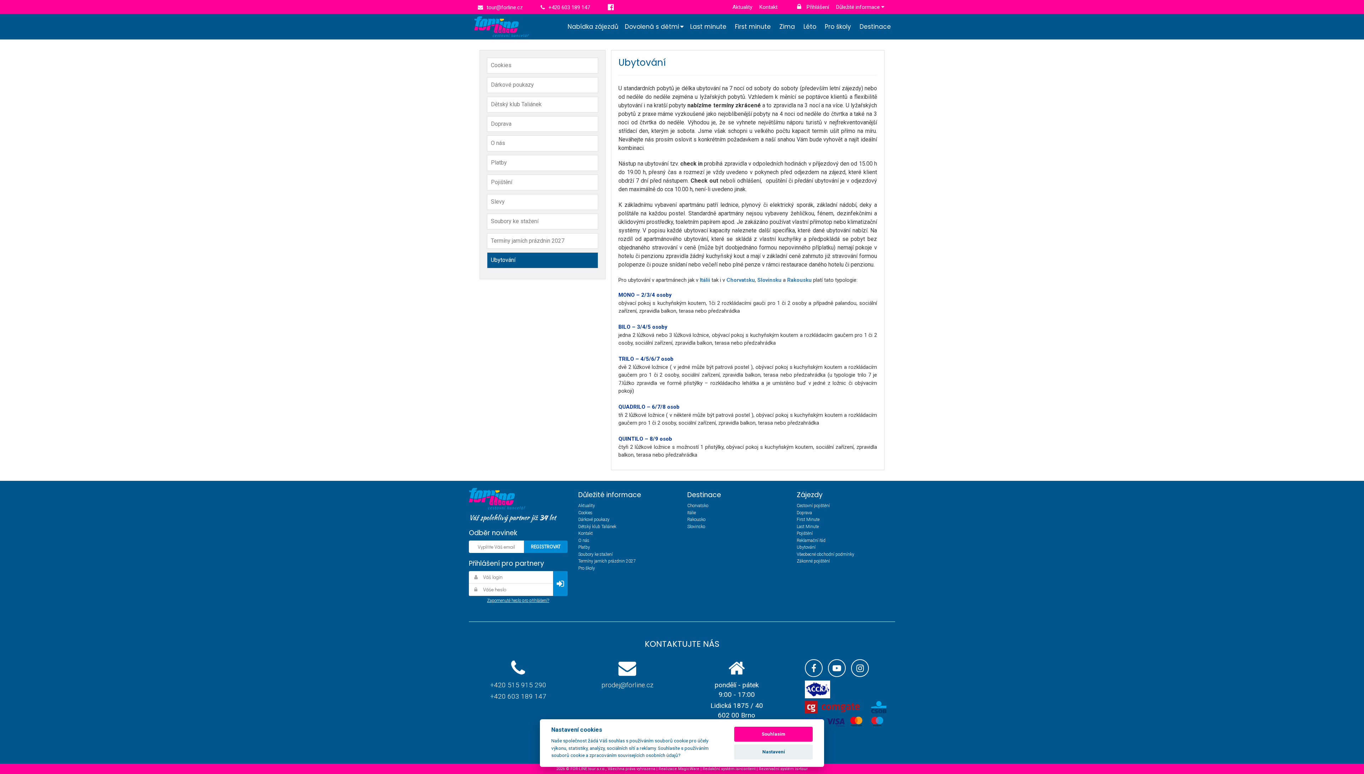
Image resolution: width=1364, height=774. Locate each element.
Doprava (501, 123)
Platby (499, 162)
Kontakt (768, 7)
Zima (787, 26)
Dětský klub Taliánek (516, 104)
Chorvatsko (697, 505)
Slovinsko (696, 526)
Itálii (705, 280)
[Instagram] (860, 668)
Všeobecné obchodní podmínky (825, 554)
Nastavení (773, 751)
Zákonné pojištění (813, 561)
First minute (753, 26)
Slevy (498, 201)
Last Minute (808, 526)
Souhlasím (773, 734)
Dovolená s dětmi (652, 26)
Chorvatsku (740, 280)
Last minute (708, 26)
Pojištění (501, 182)
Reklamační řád (811, 540)
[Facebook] (814, 668)
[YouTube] (837, 668)
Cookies (501, 65)
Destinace (875, 26)
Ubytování (503, 260)
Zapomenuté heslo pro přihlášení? (518, 600)
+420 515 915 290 (518, 685)
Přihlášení (817, 7)
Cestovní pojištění (813, 505)
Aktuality (742, 7)
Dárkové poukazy (512, 84)
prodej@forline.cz (627, 685)
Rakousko (696, 519)
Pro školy (838, 26)
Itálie (691, 512)
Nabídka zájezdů (593, 26)
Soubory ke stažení (514, 221)
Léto (809, 26)
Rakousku (800, 280)
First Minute (808, 519)
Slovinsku (770, 280)
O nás (498, 143)
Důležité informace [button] (858, 7)
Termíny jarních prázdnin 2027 (527, 240)
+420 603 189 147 (518, 696)
